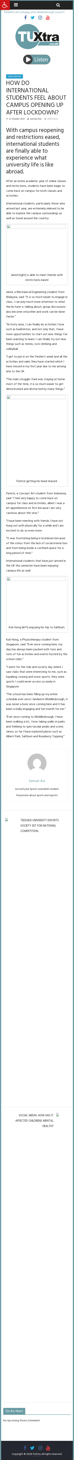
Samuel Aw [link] (36, 119)
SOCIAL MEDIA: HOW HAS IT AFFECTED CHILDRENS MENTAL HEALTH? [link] (34, 1120)
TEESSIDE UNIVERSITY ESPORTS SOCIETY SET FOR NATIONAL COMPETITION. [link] (39, 825)
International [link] (14, 76)
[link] (5, 5)
